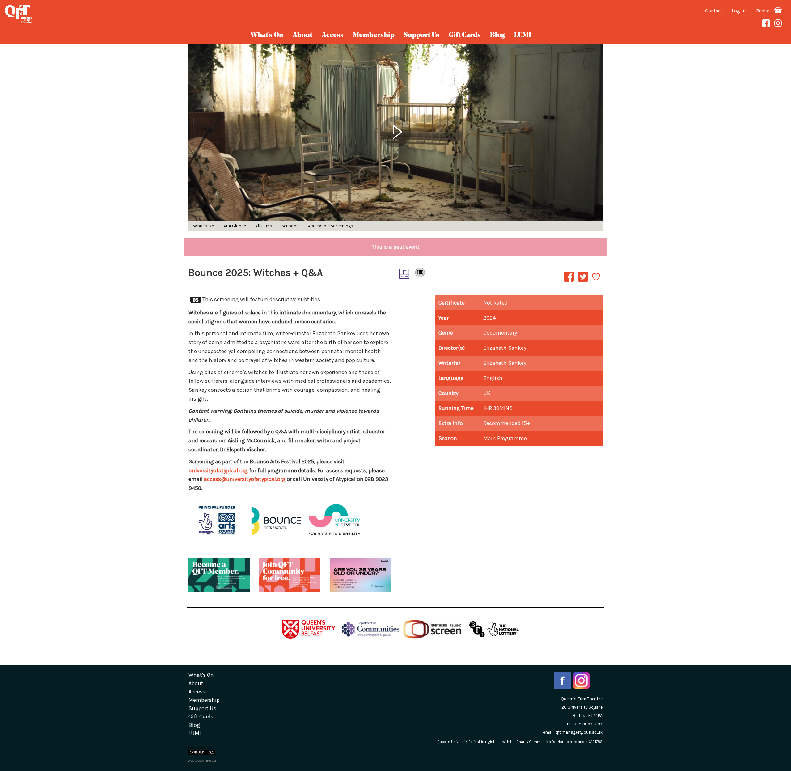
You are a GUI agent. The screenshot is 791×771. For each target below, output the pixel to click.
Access (333, 35)
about (302, 35)
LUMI (522, 35)
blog (497, 35)
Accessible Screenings (330, 226)
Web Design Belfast (202, 760)
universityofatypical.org (218, 470)
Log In (739, 11)
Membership (374, 35)
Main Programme (505, 438)
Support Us (421, 35)
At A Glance (234, 226)
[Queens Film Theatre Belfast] (132, 14)
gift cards (465, 35)
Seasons (290, 226)
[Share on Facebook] (568, 281)
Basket (764, 11)
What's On (267, 35)
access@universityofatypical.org (245, 479)
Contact (713, 11)
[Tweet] (583, 281)
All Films (263, 226)
